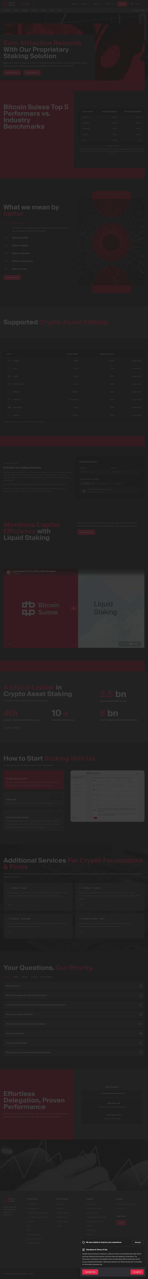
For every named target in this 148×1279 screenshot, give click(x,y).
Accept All (137, 1272)
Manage (138, 1242)
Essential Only (90, 1272)
